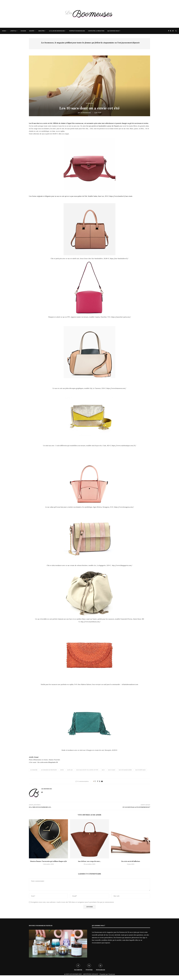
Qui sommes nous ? (113, 31)
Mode (4, 31)
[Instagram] (173, 31)
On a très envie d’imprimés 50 (47, 762)
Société (31, 31)
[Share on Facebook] (97, 781)
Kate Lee (70, 770)
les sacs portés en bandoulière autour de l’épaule (102, 126)
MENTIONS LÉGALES (90, 974)
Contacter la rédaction (96, 31)
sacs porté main (140, 770)
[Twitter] (170, 31)
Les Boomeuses (85, 113)
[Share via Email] (102, 781)
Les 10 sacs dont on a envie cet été (87, 770)
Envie (62, 770)
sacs (103, 770)
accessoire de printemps (49, 770)
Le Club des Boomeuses (57, 31)
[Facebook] (168, 31)
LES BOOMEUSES (75, 974)
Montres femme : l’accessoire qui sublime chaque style (48, 861)
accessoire (33, 770)
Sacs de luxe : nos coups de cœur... (89, 861)
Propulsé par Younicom (107, 974)
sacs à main (111, 770)
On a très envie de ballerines (130, 861)
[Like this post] (95, 781)
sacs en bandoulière (125, 770)
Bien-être (41, 31)
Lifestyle (13, 31)
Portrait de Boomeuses (77, 31)
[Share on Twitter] (99, 781)
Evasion (23, 31)
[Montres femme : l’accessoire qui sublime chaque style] (48, 838)
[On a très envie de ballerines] (130, 838)
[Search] (176, 31)
